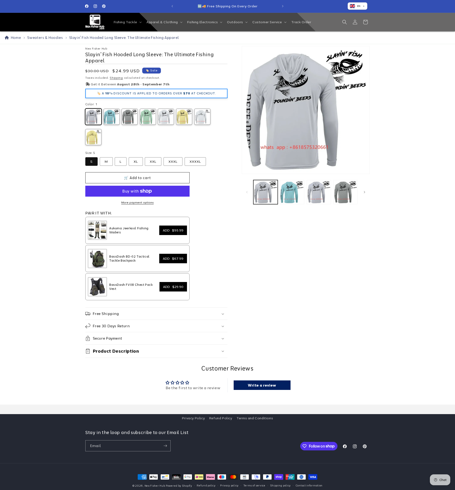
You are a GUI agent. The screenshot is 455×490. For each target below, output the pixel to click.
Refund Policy (220, 418)
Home (15, 37)
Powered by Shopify (179, 485)
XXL (153, 161)
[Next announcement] (283, 6)
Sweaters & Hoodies (45, 37)
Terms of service (254, 485)
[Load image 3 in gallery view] (319, 192)
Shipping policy (280, 485)
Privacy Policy (193, 418)
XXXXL (195, 161)
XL (136, 161)
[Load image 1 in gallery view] (265, 192)
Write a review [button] (262, 385)
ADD (173, 230)
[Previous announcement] (172, 6)
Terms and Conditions (255, 418)
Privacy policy (229, 485)
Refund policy (206, 485)
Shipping (116, 77)
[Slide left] (247, 192)
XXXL (172, 161)
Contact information (309, 485)
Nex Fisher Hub (155, 485)
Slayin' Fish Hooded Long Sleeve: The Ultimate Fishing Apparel (124, 37)
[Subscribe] (165, 445)
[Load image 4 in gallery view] (345, 192)
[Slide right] (364, 192)
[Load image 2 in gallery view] (292, 192)
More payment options (137, 202)
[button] (127, 22)
